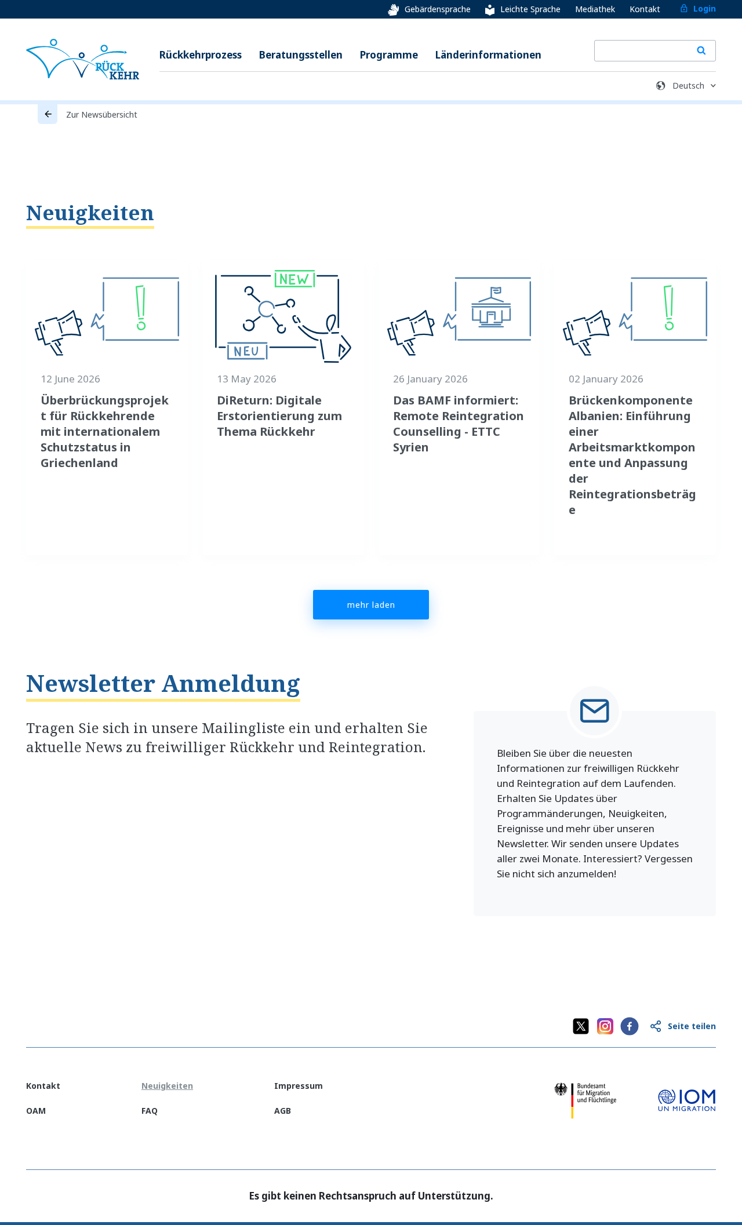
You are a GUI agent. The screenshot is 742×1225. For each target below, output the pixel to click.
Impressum (298, 1085)
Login (704, 8)
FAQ (149, 1110)
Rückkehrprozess (200, 54)
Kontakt (645, 8)
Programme (389, 54)
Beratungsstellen (301, 54)
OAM (36, 1110)
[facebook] (629, 1026)
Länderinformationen (488, 54)
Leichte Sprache (530, 8)
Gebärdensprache (438, 8)
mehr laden (371, 604)
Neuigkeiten (90, 212)
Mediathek (595, 8)
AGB (282, 1110)
